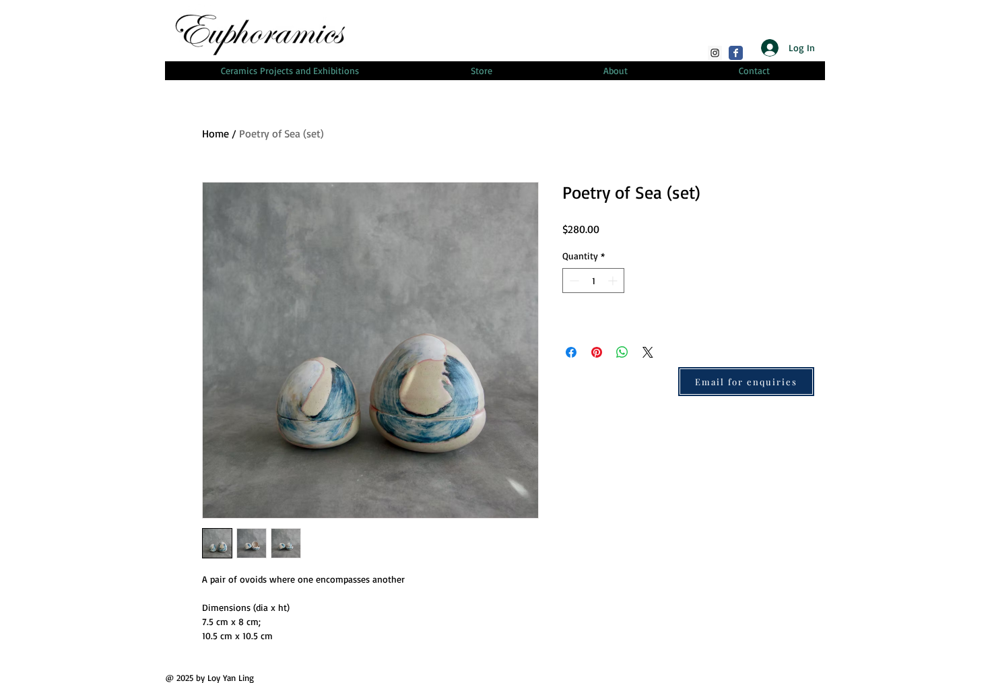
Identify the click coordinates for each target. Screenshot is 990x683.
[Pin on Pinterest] (597, 352)
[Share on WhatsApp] (622, 352)
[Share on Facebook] (571, 352)
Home (215, 133)
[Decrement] (572, 280)
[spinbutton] (593, 280)
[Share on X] (648, 352)
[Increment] (613, 280)
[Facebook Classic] (736, 53)
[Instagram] (715, 53)
